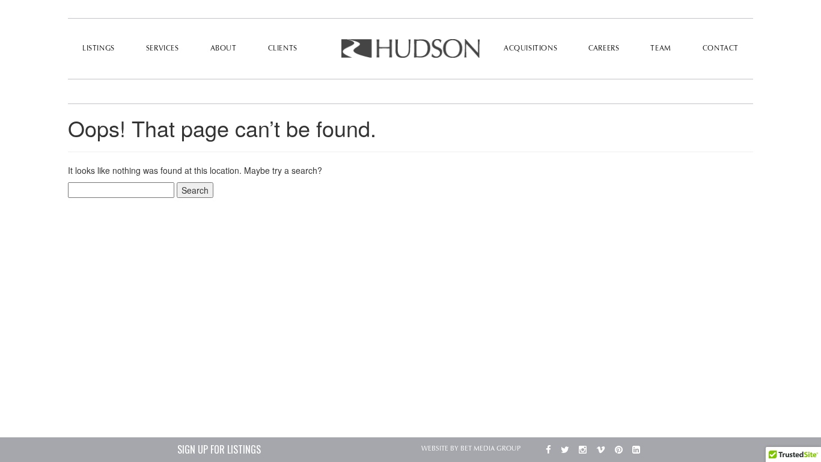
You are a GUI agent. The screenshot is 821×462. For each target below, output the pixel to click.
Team (660, 48)
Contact (721, 48)
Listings (98, 48)
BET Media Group (490, 449)
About (223, 48)
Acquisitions (530, 48)
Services (162, 48)
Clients (283, 48)
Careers (603, 48)
